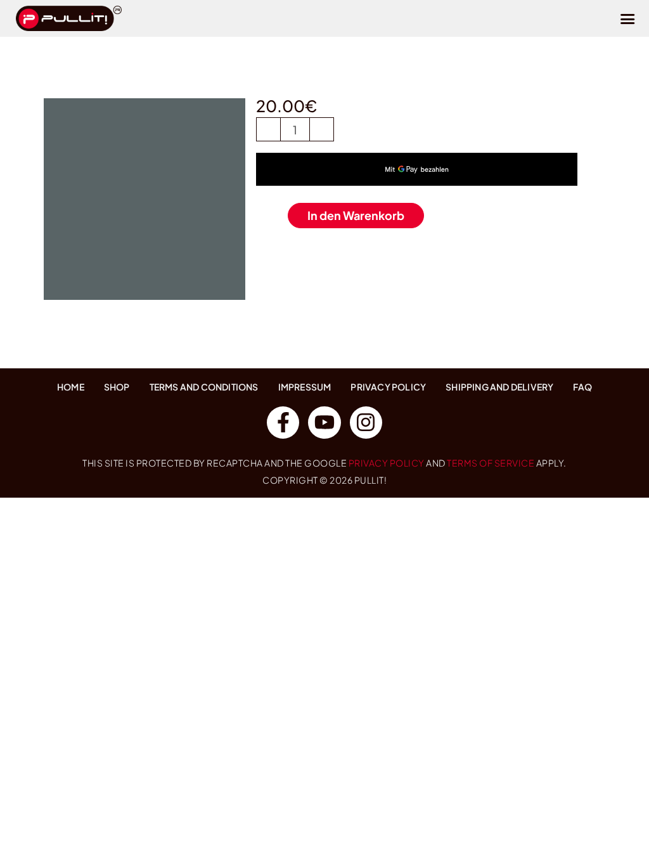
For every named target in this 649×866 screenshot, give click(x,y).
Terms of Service (490, 463)
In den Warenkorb (355, 215)
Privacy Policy (387, 463)
